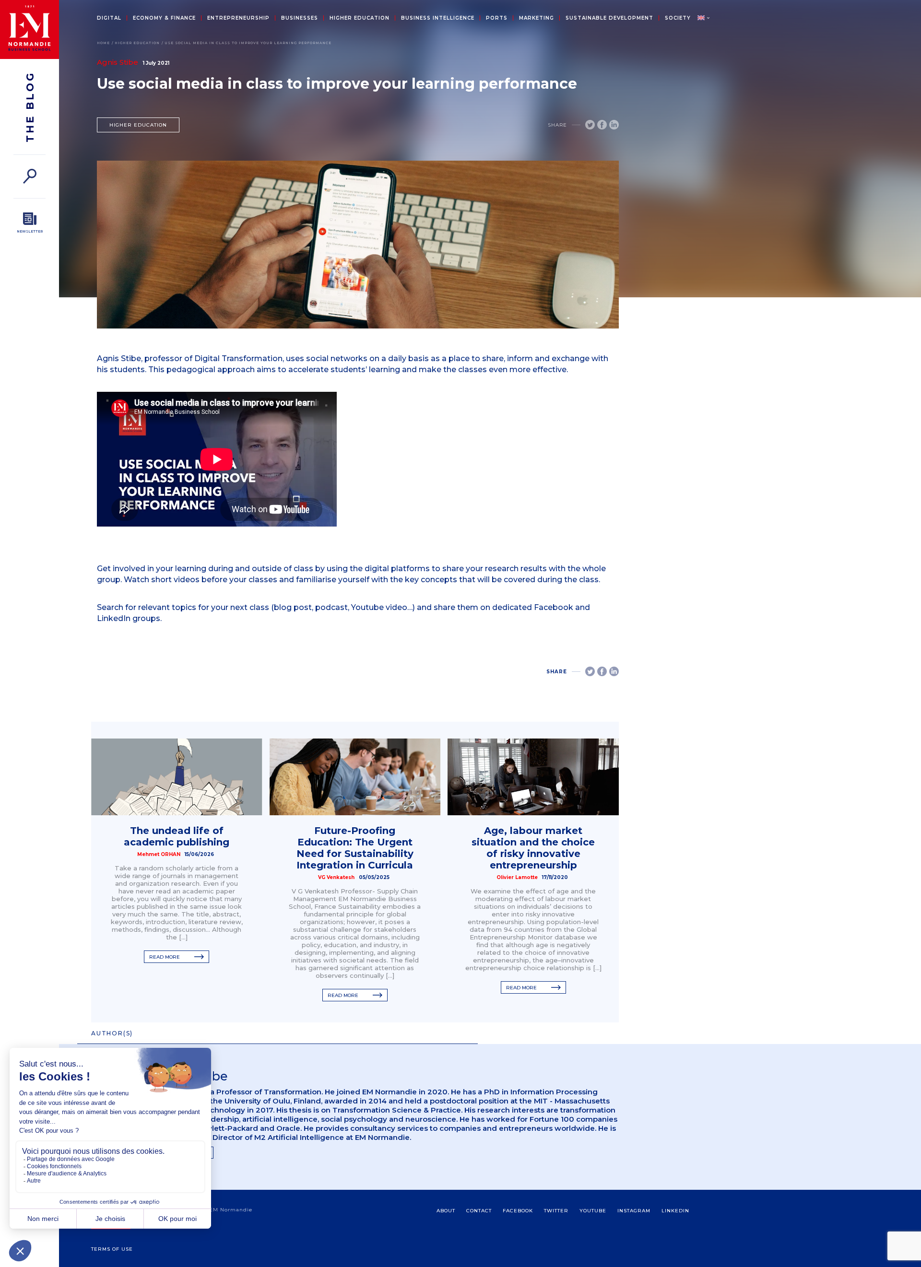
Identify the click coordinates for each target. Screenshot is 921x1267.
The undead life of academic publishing (176, 836)
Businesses (299, 18)
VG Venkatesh (336, 877)
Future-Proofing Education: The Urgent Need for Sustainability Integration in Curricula (354, 848)
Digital (109, 18)
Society (678, 18)
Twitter (556, 1211)
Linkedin (675, 1211)
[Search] (29, 176)
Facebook (518, 1211)
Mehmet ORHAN (158, 854)
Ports (497, 18)
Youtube (592, 1211)
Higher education (360, 18)
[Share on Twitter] (590, 124)
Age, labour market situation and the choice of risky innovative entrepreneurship (533, 848)
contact (479, 1211)
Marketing (536, 18)
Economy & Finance (164, 18)
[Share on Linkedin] (614, 124)
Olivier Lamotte (517, 877)
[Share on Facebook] (602, 124)
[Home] (29, 29)
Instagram (633, 1211)
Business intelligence (437, 18)
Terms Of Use (112, 1249)
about (446, 1211)
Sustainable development (609, 18)
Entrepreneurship (238, 18)
